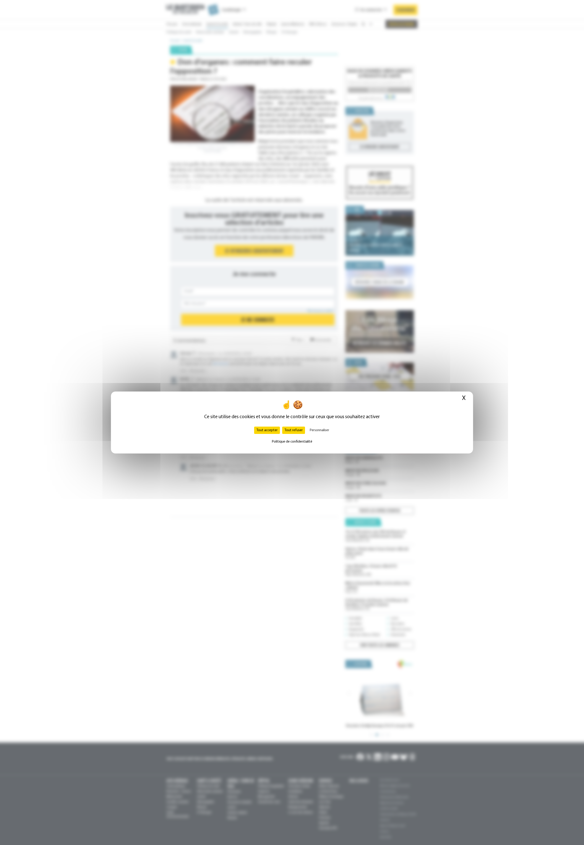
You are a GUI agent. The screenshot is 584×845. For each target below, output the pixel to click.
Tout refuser (293, 430)
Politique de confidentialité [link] (292, 441)
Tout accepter (267, 430)
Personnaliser (319, 430)
